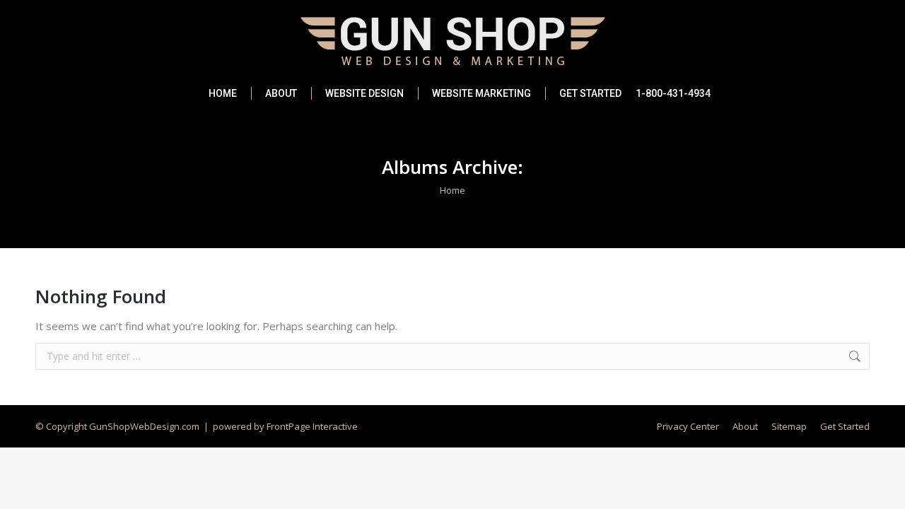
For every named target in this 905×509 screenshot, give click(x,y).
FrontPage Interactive (312, 426)
